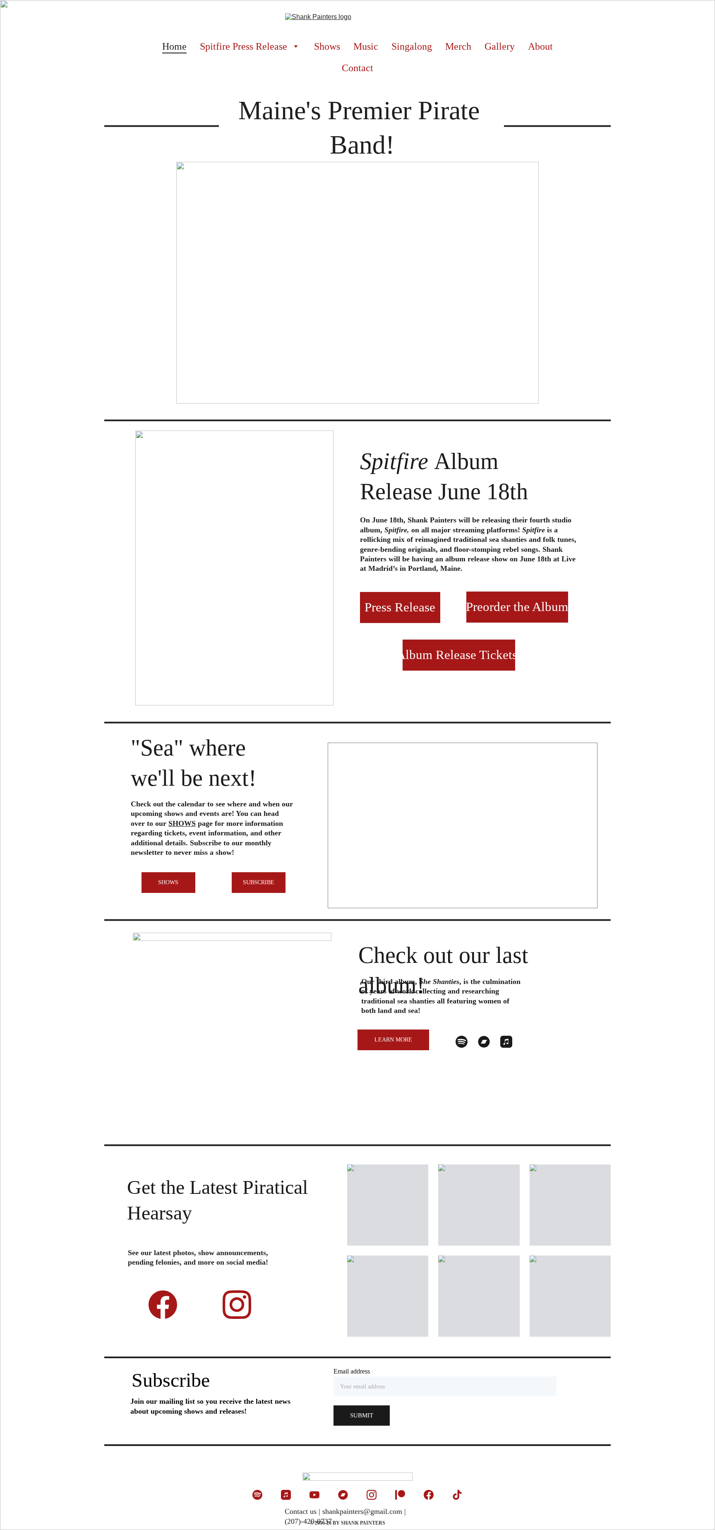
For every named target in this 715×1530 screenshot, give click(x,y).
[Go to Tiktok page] (457, 1495)
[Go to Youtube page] (314, 1495)
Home (174, 46)
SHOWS (168, 882)
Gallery (500, 46)
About (540, 46)
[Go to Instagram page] (237, 1304)
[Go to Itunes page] (506, 1042)
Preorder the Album (517, 606)
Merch (458, 46)
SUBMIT (361, 1415)
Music (365, 46)
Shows (327, 46)
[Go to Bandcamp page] (484, 1042)
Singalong (411, 46)
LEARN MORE (393, 1040)
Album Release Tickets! (459, 654)
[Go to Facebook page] (167, 1304)
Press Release (400, 607)
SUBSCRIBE (258, 882)
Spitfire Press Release (243, 46)
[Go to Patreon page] (400, 1495)
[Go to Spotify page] (462, 1042)
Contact (357, 68)
